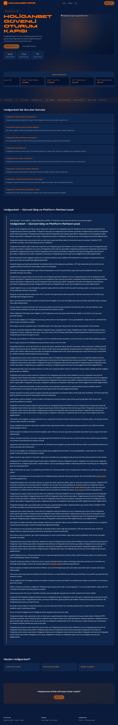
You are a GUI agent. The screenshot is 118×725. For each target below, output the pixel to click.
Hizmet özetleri (56, 564)
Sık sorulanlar (80, 490)
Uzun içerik (101, 476)
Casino (70, 3)
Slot (64, 3)
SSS (76, 3)
